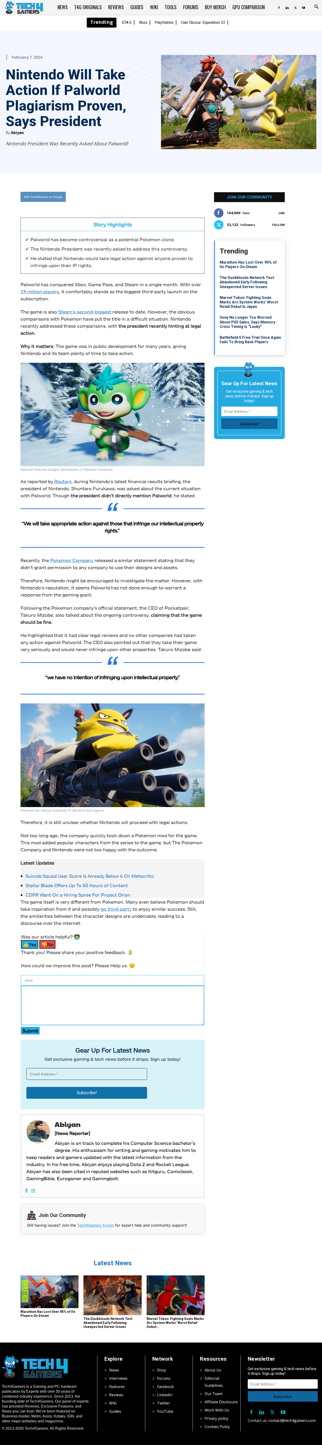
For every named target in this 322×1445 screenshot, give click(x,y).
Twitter (163, 1403)
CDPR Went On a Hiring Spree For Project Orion (77, 895)
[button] (316, 7)
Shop (161, 1370)
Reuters (62, 481)
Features (117, 1386)
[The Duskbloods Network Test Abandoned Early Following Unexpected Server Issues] (112, 1295)
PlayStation (164, 22)
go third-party (116, 909)
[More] (160, 197)
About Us (213, 1370)
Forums (190, 7)
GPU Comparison (248, 7)
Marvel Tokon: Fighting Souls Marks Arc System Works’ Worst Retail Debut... (175, 1323)
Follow (278, 225)
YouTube (165, 1411)
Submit (30, 1030)
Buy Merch (215, 7)
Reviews (116, 7)
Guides (136, 7)
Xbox (143, 22)
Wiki (154, 7)
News (63, 7)
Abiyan (17, 132)
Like (282, 213)
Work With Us (217, 1410)
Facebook (165, 1386)
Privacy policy (216, 1418)
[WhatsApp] (138, 197)
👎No (47, 944)
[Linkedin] (287, 7)
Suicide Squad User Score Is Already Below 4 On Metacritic (89, 876)
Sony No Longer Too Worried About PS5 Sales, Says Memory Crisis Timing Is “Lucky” (247, 322)
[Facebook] (278, 7)
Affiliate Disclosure (221, 1401)
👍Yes (29, 944)
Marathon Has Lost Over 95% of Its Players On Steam (48, 1314)
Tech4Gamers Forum (95, 1225)
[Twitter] (295, 7)
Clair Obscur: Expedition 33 (203, 22)
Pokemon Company (71, 560)
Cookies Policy (217, 1426)
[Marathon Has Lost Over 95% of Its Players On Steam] (49, 1291)
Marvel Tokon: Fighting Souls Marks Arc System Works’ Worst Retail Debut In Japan (249, 302)
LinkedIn (164, 1394)
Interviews (118, 1378)
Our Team (214, 1393)
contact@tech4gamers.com (292, 1420)
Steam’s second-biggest (84, 311)
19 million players (40, 291)
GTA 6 (127, 22)
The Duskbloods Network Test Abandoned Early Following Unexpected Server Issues (107, 1323)
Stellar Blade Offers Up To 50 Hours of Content (76, 885)
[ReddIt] (149, 197)
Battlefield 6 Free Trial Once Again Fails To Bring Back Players (250, 339)
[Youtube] (303, 7)
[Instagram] (33, 1190)
